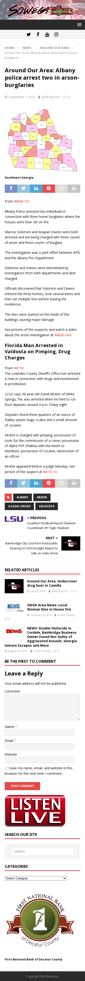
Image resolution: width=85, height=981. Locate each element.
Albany (22, 497)
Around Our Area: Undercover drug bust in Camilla (52, 583)
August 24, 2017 (17, 651)
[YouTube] (47, 34)
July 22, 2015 (38, 591)
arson (42, 497)
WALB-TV (21, 201)
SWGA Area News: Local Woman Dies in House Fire (49, 607)
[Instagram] (56, 34)
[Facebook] (38, 34)
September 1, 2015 (21, 97)
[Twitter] (29, 34)
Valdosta (46, 506)
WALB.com (63, 335)
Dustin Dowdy (66, 615)
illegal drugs (19, 506)
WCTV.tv (50, 471)
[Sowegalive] (42, 17)
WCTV (19, 368)
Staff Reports (50, 97)
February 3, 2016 (40, 615)
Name (10, 726)
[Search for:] (42, 852)
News (26, 48)
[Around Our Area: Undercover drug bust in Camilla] (14, 586)
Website (11, 754)
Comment (12, 691)
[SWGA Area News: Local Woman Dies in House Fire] (14, 607)
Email (9, 740)
